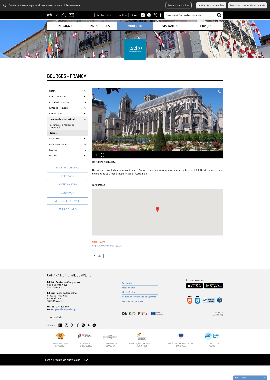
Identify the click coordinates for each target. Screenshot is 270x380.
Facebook (160, 14)
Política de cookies (72, 5)
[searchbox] (193, 15)
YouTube (89, 326)
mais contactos (56, 317)
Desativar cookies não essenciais (247, 5)
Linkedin (143, 14)
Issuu (83, 325)
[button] (157, 209)
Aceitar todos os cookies (211, 5)
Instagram (149, 14)
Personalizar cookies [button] (178, 5)
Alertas (63, 15)
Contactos (71, 15)
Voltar (99, 256)
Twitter (155, 14)
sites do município (104, 15)
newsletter (122, 15)
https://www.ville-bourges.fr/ (107, 245)
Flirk (94, 325)
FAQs (56, 15)
